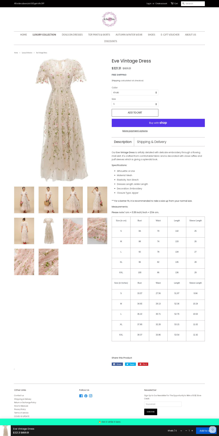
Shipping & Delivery (151, 142)
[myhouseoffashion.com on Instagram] (90, 396)
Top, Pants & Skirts (99, 34)
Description (123, 142)
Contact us (19, 395)
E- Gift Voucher (170, 34)
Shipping (116, 80)
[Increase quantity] (192, 430)
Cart (176, 4)
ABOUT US (190, 34)
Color (115, 87)
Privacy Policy (20, 409)
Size (114, 99)
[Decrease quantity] (186, 430)
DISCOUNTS (110, 41)
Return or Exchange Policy (25, 402)
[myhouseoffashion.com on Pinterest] (85, 396)
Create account (161, 4)
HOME (23, 34)
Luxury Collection (44, 34)
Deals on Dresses (72, 34)
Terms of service (21, 413)
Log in (149, 4)
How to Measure (21, 406)
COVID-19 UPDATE (21, 416)
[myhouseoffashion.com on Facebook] (81, 396)
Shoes (151, 34)
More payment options (135, 130)
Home (16, 53)
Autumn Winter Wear (129, 34)
